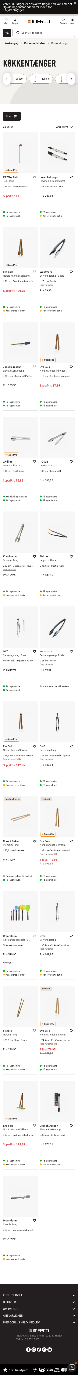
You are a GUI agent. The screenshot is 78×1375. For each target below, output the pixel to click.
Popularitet (61, 127)
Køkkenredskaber (34, 43)
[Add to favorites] (34, 177)
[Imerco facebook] (28, 1349)
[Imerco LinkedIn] (49, 1349)
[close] (75, 3)
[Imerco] (39, 21)
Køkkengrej (11, 43)
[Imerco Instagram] (33, 1349)
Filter (8, 116)
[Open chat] (7, 33)
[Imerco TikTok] (39, 1349)
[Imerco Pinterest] (44, 1349)
